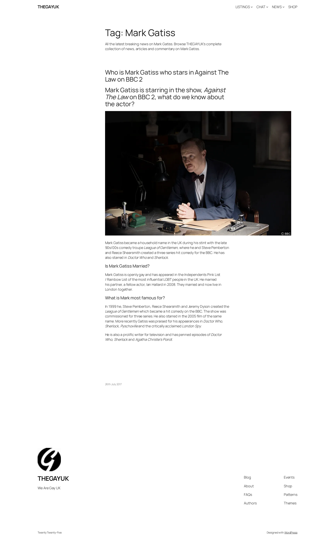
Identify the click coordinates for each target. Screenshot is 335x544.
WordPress (290, 532)
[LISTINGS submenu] (252, 7)
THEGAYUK (48, 7)
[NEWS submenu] (283, 7)
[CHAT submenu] (267, 7)
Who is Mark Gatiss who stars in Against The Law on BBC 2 (167, 76)
